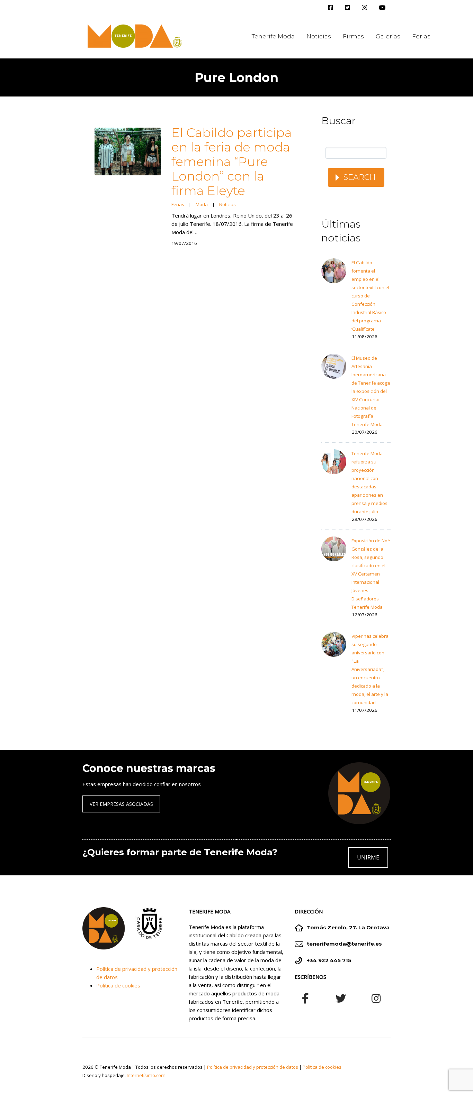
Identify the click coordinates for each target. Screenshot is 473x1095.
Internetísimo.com (146, 1075)
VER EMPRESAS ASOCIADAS (121, 804)
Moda (202, 204)
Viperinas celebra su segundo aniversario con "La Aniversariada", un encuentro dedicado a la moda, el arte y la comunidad (370, 669)
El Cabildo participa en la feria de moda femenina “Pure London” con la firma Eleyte (231, 161)
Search (359, 177)
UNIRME (368, 857)
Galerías (388, 36)
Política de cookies (118, 985)
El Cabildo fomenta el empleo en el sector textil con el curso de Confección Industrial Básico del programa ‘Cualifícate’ (370, 295)
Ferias (421, 36)
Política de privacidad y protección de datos (252, 1067)
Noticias (318, 36)
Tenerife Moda (273, 36)
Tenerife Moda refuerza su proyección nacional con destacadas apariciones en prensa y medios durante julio (369, 482)
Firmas (353, 36)
